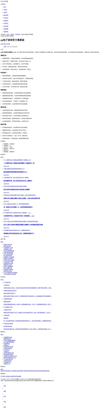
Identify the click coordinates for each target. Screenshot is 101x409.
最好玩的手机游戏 (5, 370)
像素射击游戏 (45, 370)
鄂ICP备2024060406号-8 (35, 379)
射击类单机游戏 (38, 370)
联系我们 (8, 376)
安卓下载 (3, 44)
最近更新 (6, 15)
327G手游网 (16, 379)
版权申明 (13, 376)
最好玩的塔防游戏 (28, 370)
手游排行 (6, 23)
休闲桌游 (17, 34)
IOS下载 (8, 44)
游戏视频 (6, 29)
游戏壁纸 (6, 31)
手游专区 (6, 18)
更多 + (2, 157)
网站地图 (18, 376)
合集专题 (6, 26)
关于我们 (3, 376)
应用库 (5, 12)
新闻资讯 (6, 20)
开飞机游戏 (13, 370)
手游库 (5, 9)
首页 (5, 7)
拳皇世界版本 (20, 370)
